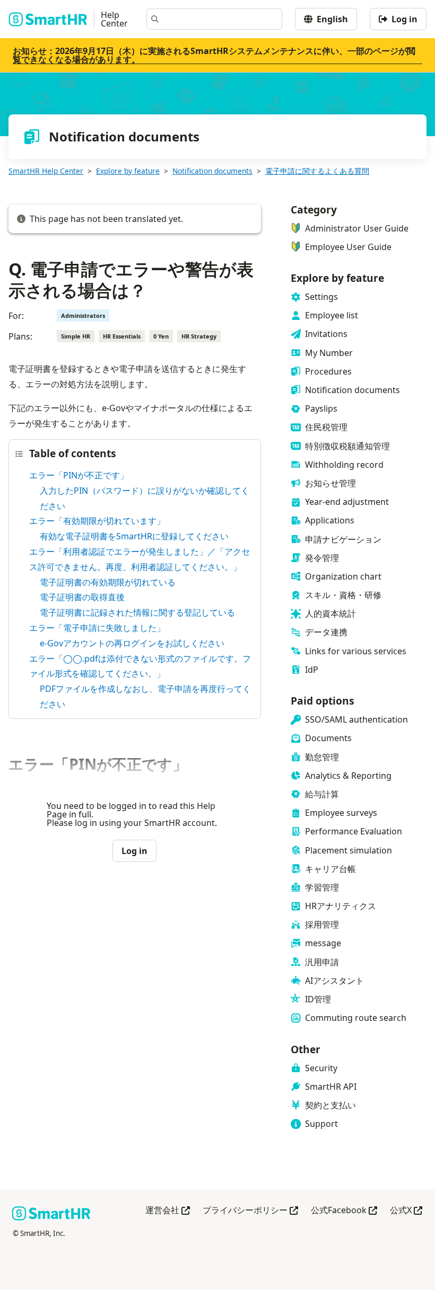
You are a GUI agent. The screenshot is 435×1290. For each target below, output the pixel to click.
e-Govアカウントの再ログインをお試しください (132, 643)
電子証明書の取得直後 (82, 597)
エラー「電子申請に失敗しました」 (97, 628)
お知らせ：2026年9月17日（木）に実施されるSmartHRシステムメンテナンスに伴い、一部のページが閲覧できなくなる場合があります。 (214, 55)
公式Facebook (344, 1211)
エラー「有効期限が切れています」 (97, 521)
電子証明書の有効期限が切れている (108, 582)
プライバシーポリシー (250, 1211)
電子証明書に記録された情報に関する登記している (137, 612)
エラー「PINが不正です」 (78, 475)
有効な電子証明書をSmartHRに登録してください (134, 536)
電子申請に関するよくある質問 (317, 171)
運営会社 (167, 1211)
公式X (406, 1211)
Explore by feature (128, 171)
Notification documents (212, 171)
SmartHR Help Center (45, 171)
